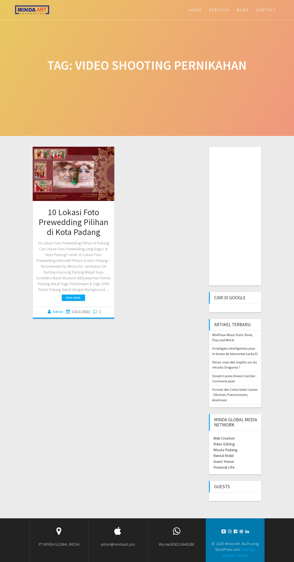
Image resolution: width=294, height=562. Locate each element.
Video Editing (224, 444)
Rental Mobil (223, 455)
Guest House (223, 461)
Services (219, 9)
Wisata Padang (225, 449)
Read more (73, 297)
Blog (243, 9)
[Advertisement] (237, 215)
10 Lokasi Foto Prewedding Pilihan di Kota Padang (73, 222)
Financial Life (223, 467)
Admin (58, 311)
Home (195, 9)
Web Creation (224, 438)
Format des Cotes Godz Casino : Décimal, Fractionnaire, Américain (234, 394)
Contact (266, 9)
